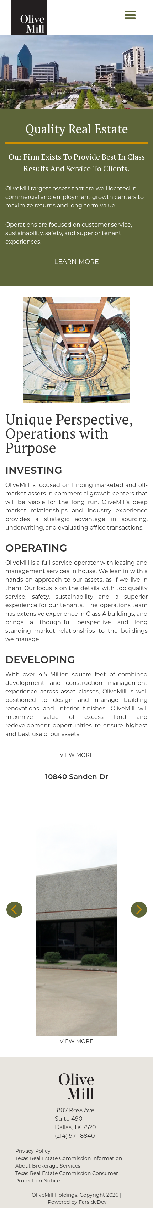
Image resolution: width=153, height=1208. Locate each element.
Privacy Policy (33, 1151)
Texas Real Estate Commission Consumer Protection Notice (66, 1177)
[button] (130, 17)
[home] (27, 17)
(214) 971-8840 (75, 1136)
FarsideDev (93, 1202)
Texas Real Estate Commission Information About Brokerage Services (68, 1162)
